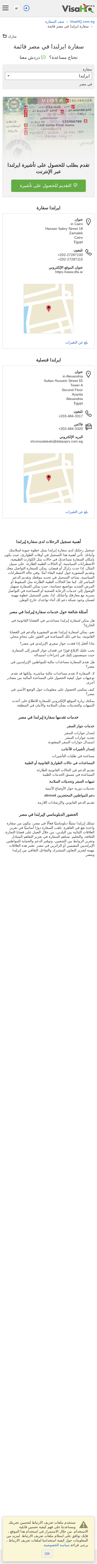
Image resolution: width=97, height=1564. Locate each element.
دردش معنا (30, 57)
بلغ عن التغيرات (76, 342)
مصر (85, 84)
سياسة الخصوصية (57, 1545)
